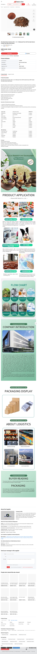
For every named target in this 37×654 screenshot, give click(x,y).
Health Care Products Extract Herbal (7, 643)
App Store (3, 647)
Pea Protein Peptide (22, 597)
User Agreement (24, 651)
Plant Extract (11, 537)
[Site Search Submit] (23, 4)
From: (5, 554)
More (2, 645)
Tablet (2, 622)
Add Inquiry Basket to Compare (18, 37)
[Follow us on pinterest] (35, 647)
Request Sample (16, 55)
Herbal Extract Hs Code (22, 634)
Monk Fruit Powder (19, 537)
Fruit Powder (3, 625)
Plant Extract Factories (11, 639)
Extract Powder (12, 625)
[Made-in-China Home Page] (18, 2)
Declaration (28, 651)
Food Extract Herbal (22, 641)
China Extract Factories (20, 639)
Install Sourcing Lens (5, 649)
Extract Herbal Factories (29, 639)
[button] (1, 1)
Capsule (11, 622)
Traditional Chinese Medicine (28, 536)
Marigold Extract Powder (5, 537)
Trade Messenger (16, 647)
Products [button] (9, 4)
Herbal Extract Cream (5, 634)
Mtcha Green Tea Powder (19, 536)
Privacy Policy (33, 651)
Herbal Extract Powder (13, 634)
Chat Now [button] (28, 53)
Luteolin (13, 536)
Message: (4, 559)
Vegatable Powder (21, 622)
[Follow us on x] (31, 647)
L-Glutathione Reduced (26, 537)
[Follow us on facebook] (29, 647)
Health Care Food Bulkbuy (18, 643)
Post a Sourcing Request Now (28, 567)
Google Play (9, 647)
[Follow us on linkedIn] (26, 649)
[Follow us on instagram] (32, 647)
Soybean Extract (9, 536)
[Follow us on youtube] (34, 647)
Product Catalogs (14, 620)
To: (5, 556)
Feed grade (29, 622)
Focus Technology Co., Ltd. (11, 651)
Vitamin (15, 537)
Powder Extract (4, 639)
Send (8, 567)
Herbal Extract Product (13, 641)
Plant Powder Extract (5, 641)
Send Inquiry (9, 53)
